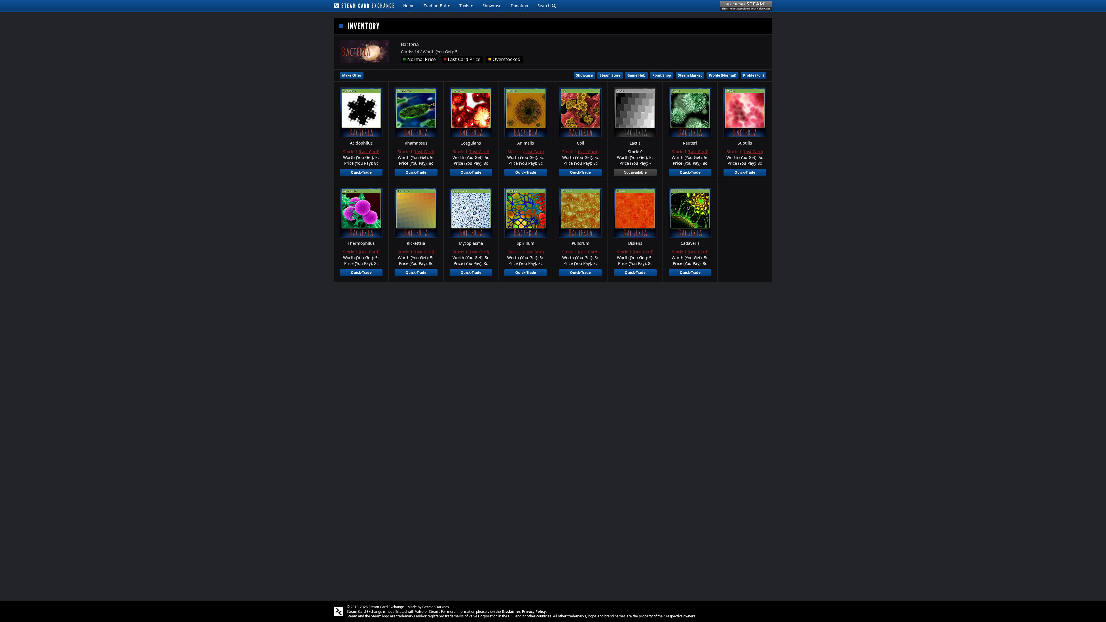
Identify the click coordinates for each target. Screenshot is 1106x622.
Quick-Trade (361, 172)
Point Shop (661, 75)
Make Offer (351, 75)
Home (408, 5)
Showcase (491, 5)
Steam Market (690, 75)
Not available (635, 172)
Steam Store (610, 75)
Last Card (369, 151)
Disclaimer (511, 611)
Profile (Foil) (753, 75)
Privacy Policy (534, 611)
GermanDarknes (435, 606)
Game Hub (636, 75)
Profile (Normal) (722, 75)
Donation (519, 5)
